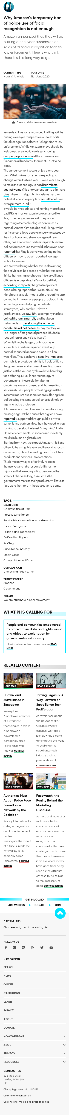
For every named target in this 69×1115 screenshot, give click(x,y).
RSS (32, 947)
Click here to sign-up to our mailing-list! (26, 927)
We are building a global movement (27, 600)
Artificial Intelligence (16, 537)
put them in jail (19, 204)
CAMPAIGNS (12, 993)
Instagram (14, 947)
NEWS (7, 976)
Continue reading (46, 765)
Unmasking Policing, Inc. (19, 571)
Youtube (51, 947)
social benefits (50, 199)
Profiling (9, 543)
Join (57, 905)
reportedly (10, 418)
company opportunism (18, 156)
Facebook (5, 947)
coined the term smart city (20, 318)
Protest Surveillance (16, 514)
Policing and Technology (19, 531)
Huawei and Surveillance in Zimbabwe (14, 700)
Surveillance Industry (17, 549)
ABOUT (8, 1019)
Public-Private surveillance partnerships (29, 520)
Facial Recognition (15, 526)
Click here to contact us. (17, 1095)
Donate (39, 905)
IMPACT (9, 1010)
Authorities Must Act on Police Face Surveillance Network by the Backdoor (17, 805)
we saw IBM (29, 313)
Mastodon (23, 947)
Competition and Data (18, 560)
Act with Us (16, 905)
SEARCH (9, 967)
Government (12, 588)
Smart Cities (11, 554)
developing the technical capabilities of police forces (29, 325)
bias (6, 194)
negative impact (48, 356)
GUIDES (8, 984)
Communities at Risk (17, 508)
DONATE (9, 1028)
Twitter (42, 947)
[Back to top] (60, 913)
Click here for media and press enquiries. (26, 1101)
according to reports (17, 285)
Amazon (9, 583)
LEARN (8, 1002)
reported (9, 251)
